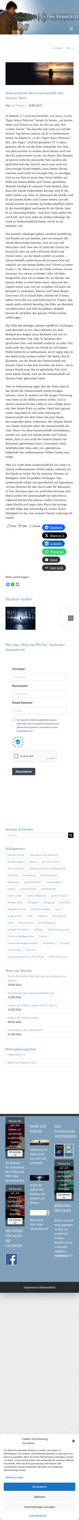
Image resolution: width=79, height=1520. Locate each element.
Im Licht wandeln (40, 909)
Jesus (58, 909)
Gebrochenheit (48, 875)
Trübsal (43, 936)
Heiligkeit (33, 902)
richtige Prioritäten (18, 929)
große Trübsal (59, 895)
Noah (11, 922)
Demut (33, 861)
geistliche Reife (32, 882)
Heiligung (48, 902)
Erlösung (12, 875)
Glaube (12, 888)
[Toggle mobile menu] (71, 29)
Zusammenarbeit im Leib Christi (26, 956)
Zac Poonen (18, 105)
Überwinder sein (58, 956)
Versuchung (14, 950)
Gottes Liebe (15, 895)
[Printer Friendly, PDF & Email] (23, 526)
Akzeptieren (39, 1486)
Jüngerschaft (15, 916)
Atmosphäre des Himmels (43, 855)
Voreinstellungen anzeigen (39, 1506)
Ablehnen (39, 1496)
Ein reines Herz (16, 868)
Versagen (64, 943)
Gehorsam (13, 882)
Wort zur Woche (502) (22, 1063)
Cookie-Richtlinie (38, 1515)
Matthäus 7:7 (64, 1256)
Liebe (30, 916)
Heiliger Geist (15, 902)
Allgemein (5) (17, 1054)
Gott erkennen (28, 888)
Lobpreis (43, 916)
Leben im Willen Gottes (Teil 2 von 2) (32, 1005)
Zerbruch (31, 950)
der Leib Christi (50, 861)
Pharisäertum (25, 922)
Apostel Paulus (16, 855)
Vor (68, 48)
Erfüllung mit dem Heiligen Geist (47, 868)
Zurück (57, 48)
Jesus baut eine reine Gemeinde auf (31, 993)
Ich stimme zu (15, 1153)
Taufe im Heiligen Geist (21, 936)
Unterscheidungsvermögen (23, 943)
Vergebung (48, 943)
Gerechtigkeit (53, 882)
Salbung (38, 929)
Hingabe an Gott (17, 909)
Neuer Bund (59, 916)
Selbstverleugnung (58, 929)
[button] (73, 1441)
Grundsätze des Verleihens (25, 1030)
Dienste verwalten (14, 1477)
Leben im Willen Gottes (23, 1018)
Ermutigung (28, 875)
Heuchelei (64, 902)
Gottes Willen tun (36, 895)
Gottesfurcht (48, 888)
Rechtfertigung (46, 922)
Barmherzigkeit (16, 861)
